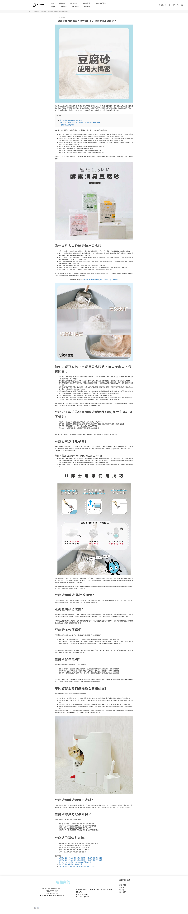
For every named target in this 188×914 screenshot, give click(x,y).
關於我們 (87, 7)
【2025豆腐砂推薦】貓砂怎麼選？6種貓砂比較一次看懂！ (100, 280)
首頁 (52, 3)
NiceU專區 (86, 3)
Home (31, 11)
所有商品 (62, 3)
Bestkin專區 (100, 3)
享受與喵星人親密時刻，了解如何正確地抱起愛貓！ (76, 862)
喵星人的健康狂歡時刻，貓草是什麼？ (71, 864)
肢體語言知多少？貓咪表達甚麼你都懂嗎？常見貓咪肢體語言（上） (81, 858)
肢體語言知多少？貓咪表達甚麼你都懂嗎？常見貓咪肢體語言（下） (81, 860)
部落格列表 (36, 11)
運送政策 (64, 7)
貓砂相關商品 (124, 880)
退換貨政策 (75, 7)
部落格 (53, 7)
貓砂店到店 (74, 3)
